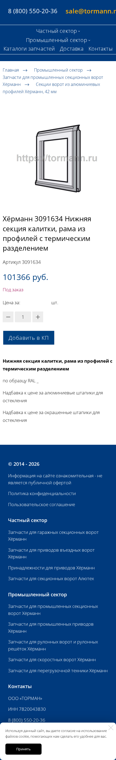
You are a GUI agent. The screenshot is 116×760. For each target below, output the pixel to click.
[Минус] (8, 316)
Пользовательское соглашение (41, 504)
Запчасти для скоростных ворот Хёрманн (52, 659)
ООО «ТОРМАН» (25, 698)
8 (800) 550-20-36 (26, 720)
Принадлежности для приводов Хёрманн (51, 568)
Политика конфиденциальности (42, 493)
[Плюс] (37, 316)
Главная (11, 70)
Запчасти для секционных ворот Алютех (51, 578)
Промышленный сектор (58, 70)
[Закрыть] (110, 727)
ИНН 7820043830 (27, 709)
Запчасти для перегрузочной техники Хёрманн (58, 670)
